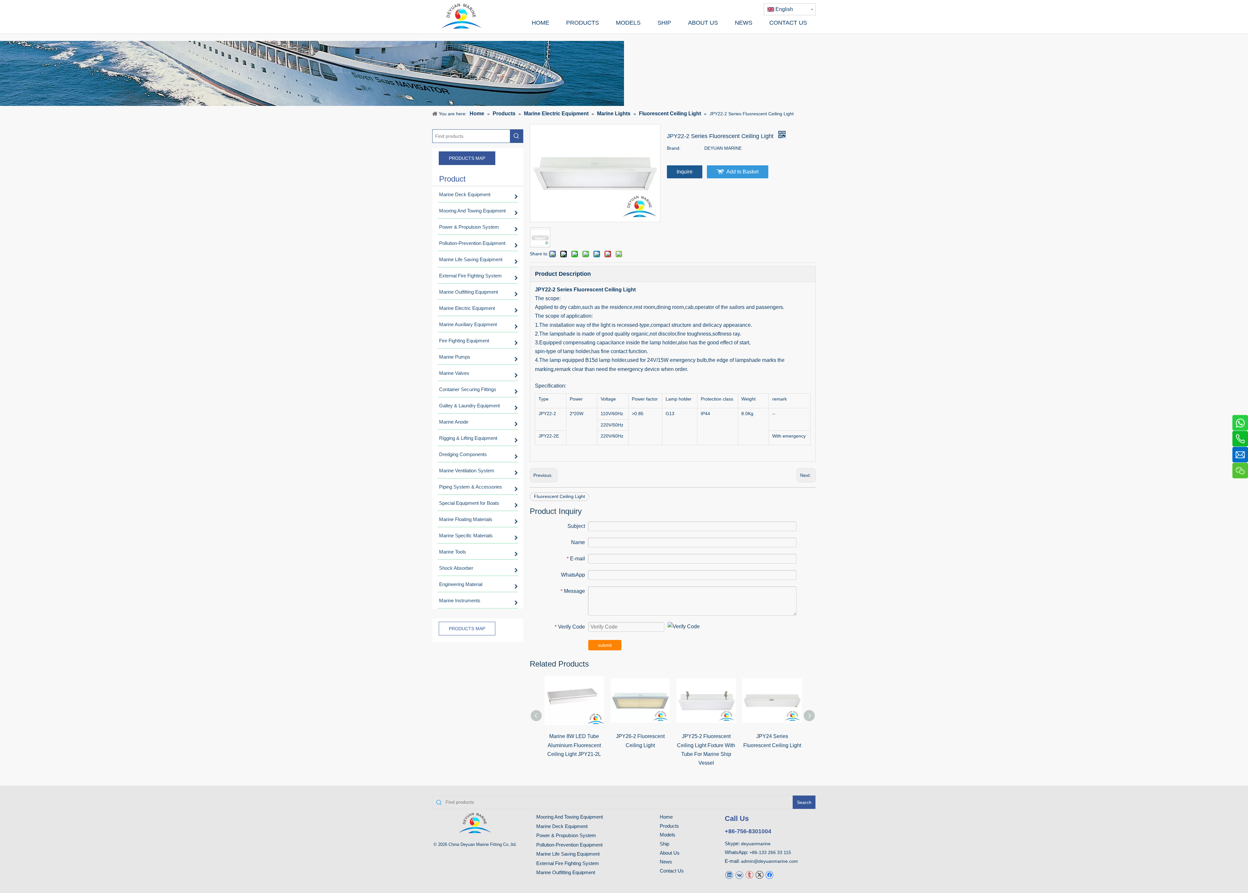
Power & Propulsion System (566, 835)
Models (667, 834)
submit (605, 645)
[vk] (739, 874)
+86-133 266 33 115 (770, 852)
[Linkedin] (729, 874)
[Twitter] (759, 874)
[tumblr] (749, 874)
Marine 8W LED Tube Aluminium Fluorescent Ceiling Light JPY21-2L (574, 745)
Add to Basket (742, 171)
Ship (664, 844)
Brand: (674, 148)
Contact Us (672, 871)
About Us (670, 853)
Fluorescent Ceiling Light (559, 496)
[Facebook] (769, 874)
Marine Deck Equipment (562, 826)
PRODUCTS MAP (467, 158)
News (666, 861)
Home (666, 817)
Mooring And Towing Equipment (569, 817)
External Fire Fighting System (567, 863)
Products (669, 826)
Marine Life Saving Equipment (568, 854)
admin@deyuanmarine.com (769, 861)
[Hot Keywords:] (516, 136)
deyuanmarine (756, 843)
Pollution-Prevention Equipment (569, 845)
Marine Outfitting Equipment (565, 872)
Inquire (685, 171)
